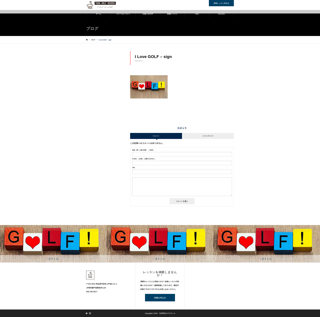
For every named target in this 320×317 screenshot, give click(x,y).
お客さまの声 (147, 13)
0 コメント (156, 136)
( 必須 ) (143, 150)
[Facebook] (86, 313)
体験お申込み (160, 297)
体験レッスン (172, 13)
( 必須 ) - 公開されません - (144, 158)
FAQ (197, 13)
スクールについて (123, 13)
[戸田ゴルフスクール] (101, 5)
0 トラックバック (208, 136)
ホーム (98, 13)
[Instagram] (90, 313)
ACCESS (221, 13)
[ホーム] (87, 40)
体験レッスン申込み (221, 3)
